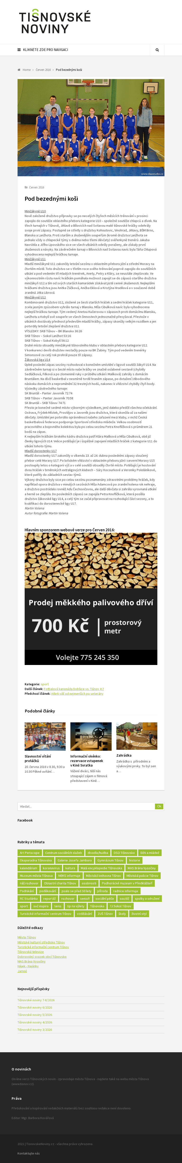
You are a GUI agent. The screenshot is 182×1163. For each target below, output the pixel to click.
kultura (70, 868)
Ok (159, 806)
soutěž (124, 898)
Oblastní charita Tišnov (60, 883)
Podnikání (27, 891)
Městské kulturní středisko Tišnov (41, 942)
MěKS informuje (69, 875)
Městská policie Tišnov (142, 875)
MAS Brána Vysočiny (142, 868)
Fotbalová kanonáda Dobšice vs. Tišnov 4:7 (74, 689)
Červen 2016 (36, 187)
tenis (57, 906)
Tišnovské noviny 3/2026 (35, 1029)
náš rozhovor (29, 883)
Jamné (22, 971)
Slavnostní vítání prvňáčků (38, 758)
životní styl (139, 914)
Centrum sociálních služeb (63, 853)
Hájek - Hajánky (28, 966)
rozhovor (67, 898)
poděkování (47, 891)
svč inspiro (41, 906)
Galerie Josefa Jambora (75, 860)
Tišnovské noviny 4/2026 (35, 1022)
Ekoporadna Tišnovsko (36, 860)
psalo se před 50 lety (76, 891)
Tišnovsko (97, 906)
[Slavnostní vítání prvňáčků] (45, 736)
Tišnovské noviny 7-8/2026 (36, 1000)
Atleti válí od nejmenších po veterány (77, 693)
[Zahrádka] (136, 736)
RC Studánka (29, 898)
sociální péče (105, 898)
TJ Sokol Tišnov (120, 906)
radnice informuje (125, 891)
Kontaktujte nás (29, 1153)
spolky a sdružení (147, 898)
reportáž (49, 898)
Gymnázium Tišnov (110, 860)
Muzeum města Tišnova (36, 875)
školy (122, 914)
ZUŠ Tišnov (105, 914)
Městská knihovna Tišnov (103, 875)
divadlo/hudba (98, 853)
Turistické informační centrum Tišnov (45, 914)
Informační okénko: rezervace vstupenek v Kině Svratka (86, 760)
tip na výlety (75, 906)
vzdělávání (84, 914)
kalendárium (28, 868)
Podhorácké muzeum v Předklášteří (127, 883)
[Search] (157, 50)
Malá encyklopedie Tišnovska (101, 868)
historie (134, 860)
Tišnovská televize (31, 952)
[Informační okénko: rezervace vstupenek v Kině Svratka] (90, 736)
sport (45, 684)
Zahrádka (124, 755)
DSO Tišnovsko (124, 853)
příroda (102, 891)
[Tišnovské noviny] (55, 34)
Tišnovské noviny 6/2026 (35, 1007)
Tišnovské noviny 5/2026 (35, 1015)
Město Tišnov (27, 937)
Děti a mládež (150, 853)
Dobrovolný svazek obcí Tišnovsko (42, 956)
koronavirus (51, 868)
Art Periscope (30, 853)
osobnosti (89, 883)
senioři (85, 898)
